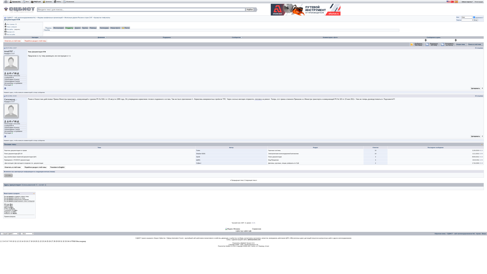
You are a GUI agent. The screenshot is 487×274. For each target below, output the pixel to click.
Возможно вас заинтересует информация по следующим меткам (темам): (29, 171)
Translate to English (57, 167)
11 (15, 241)
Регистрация (479, 2)
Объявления (70, 1)
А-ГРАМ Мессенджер (77, 241)
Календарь (104, 28)
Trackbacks (8, 210)
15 (25, 241)
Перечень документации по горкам (15, 150)
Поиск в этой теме (474, 44)
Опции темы (460, 44)
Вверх (484, 233)
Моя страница (10, 24)
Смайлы (7, 206)
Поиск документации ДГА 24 (13, 153)
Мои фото (9, 32)
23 (43, 241)
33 (66, 241)
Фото (27, 1)
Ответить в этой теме (13, 41)
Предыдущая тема (237, 180)
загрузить (17, 29)
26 (50, 241)
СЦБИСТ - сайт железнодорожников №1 (21, 18)
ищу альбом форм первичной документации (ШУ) (20, 157)
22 (41, 241)
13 (20, 241)
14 (22, 241)
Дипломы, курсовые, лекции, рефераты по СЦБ (283, 163)
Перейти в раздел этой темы (35, 41)
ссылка (480, 48)
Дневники (49, 1)
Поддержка (167, 37)
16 (27, 241)
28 (54, 241)
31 (61, 241)
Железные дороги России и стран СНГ (78, 18)
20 (36, 241)
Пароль (458, 20)
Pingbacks (7, 212)
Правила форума (9, 216)
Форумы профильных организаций (50, 18)
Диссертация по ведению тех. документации (28, 163)
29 (57, 241)
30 (59, 241)
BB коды (7, 204)
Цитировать (475, 88)
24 (45, 241)
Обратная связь (440, 233)
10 (13, 241)
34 (68, 241)
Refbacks (7, 213)
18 (31, 241)
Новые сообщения (12, 27)
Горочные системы (274, 150)
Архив (478, 233)
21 (38, 241)
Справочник (256, 229)
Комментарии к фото (330, 37)
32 (63, 241)
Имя (457, 17)
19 (34, 241)
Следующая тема (250, 180)
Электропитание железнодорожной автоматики (283, 153)
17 (29, 241)
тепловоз (258, 99)
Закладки (35, 37)
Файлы (59, 1)
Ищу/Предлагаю (273, 160)
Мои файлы (10, 29)
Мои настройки (11, 34)
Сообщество (236, 37)
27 (52, 241)
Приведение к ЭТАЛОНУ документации (17, 160)
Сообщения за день (433, 37)
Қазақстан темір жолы (102, 18)
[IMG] (6, 207)
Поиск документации (275, 157)
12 (18, 241)
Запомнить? (479, 17)
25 (47, 241)
